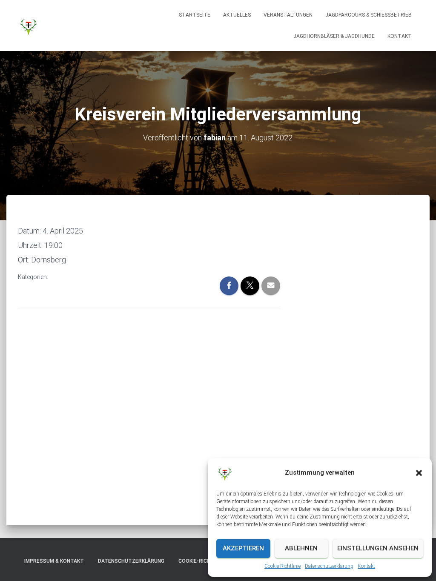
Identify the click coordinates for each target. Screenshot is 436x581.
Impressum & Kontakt (54, 561)
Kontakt (366, 566)
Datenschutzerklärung (329, 566)
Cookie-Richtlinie (282, 566)
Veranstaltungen (288, 15)
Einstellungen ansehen (378, 548)
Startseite (194, 15)
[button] (419, 473)
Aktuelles (237, 15)
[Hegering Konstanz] (28, 25)
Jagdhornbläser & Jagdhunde (334, 36)
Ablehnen (301, 548)
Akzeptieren (243, 548)
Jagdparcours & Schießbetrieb (368, 15)
